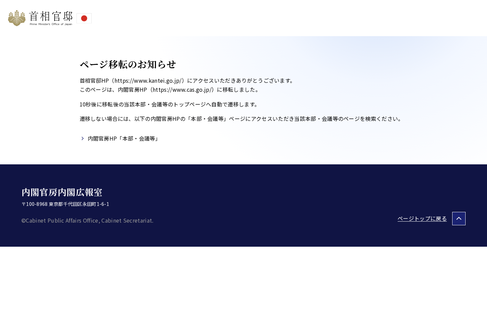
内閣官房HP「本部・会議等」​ (124, 138)
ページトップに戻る (422, 218)
